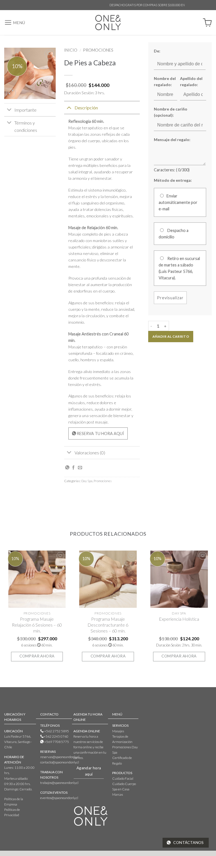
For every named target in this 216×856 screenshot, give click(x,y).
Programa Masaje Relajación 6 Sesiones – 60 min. (37, 624)
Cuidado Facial (122, 778)
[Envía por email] (80, 468)
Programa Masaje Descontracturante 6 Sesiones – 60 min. (107, 624)
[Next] (211, 609)
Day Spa (87, 481)
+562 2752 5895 (56, 731)
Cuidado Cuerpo (124, 784)
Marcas (117, 794)
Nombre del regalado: (165, 81)
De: (157, 51)
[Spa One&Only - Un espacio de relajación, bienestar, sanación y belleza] (108, 22)
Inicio (70, 50)
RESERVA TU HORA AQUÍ (100, 433)
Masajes (118, 731)
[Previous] (4, 609)
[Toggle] (9, 110)
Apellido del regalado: (191, 81)
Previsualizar (170, 297)
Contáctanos (188, 842)
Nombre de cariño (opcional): (170, 112)
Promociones (98, 50)
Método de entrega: (173, 180)
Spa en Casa (120, 789)
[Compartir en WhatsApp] (67, 468)
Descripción (86, 107)
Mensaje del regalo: (172, 139)
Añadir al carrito (170, 336)
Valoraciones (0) (90, 452)
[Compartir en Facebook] (73, 468)
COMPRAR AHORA (36, 656)
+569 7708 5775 (56, 742)
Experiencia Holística (179, 619)
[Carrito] (207, 22)
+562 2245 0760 (56, 736)
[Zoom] (11, 93)
